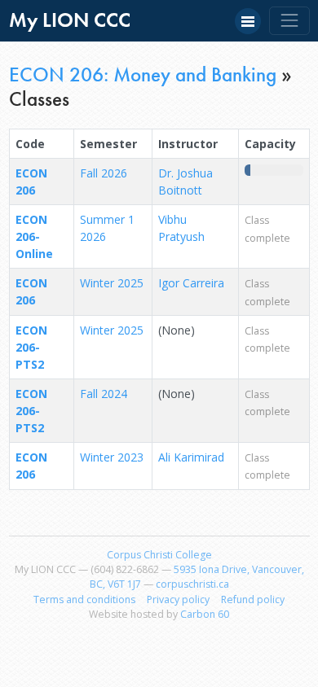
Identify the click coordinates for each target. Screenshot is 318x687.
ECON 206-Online (34, 236)
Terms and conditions (84, 599)
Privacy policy (178, 599)
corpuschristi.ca (192, 584)
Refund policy (253, 599)
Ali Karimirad (191, 457)
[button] (248, 21)
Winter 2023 (112, 457)
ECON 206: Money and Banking (142, 74)
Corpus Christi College (159, 555)
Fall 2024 (103, 393)
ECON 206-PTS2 (31, 347)
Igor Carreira (191, 283)
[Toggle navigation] (289, 21)
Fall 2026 (103, 173)
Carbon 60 (204, 614)
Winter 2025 (112, 283)
